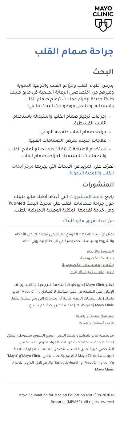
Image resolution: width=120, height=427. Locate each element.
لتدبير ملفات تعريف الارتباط (92, 272)
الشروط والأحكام (100, 252)
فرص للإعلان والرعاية (96, 323)
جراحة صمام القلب (74, 53)
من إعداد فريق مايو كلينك (88, 221)
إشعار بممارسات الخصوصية (88, 266)
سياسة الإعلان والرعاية (95, 316)
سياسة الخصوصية (97, 259)
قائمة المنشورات (86, 197)
